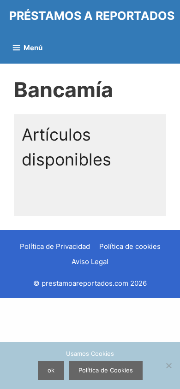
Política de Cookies (105, 370)
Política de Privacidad (55, 246)
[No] (168, 365)
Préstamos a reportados (91, 16)
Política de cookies (130, 246)
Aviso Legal (90, 261)
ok (51, 370)
